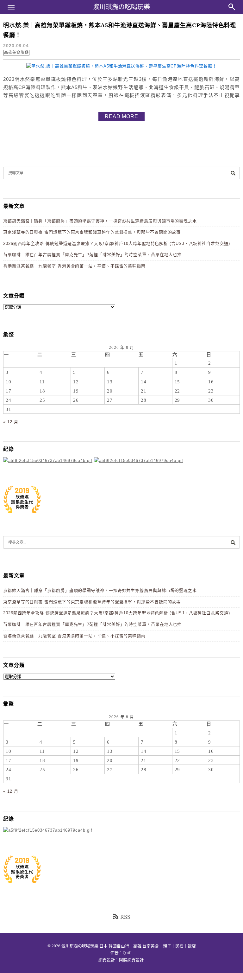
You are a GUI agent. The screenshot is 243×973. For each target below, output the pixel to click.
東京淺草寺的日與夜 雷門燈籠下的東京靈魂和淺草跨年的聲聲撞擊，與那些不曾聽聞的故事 (92, 232)
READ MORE (121, 116)
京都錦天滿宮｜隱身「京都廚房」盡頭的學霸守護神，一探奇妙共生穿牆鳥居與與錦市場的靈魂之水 (100, 221)
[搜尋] (233, 173)
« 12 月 (10, 421)
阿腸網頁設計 (131, 959)
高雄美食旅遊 (16, 52)
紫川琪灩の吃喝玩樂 (121, 6)
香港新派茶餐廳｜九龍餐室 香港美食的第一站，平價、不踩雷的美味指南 (74, 266)
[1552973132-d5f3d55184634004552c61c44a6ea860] (22, 516)
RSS (125, 917)
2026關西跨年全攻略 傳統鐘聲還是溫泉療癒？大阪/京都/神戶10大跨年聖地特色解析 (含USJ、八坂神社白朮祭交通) (116, 243)
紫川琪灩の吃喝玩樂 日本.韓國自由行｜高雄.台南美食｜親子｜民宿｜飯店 (128, 946)
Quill (127, 953)
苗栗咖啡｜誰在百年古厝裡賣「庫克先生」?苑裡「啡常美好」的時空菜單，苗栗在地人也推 (92, 254)
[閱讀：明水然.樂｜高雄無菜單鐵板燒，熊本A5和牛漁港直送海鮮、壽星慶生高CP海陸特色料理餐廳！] (121, 66)
